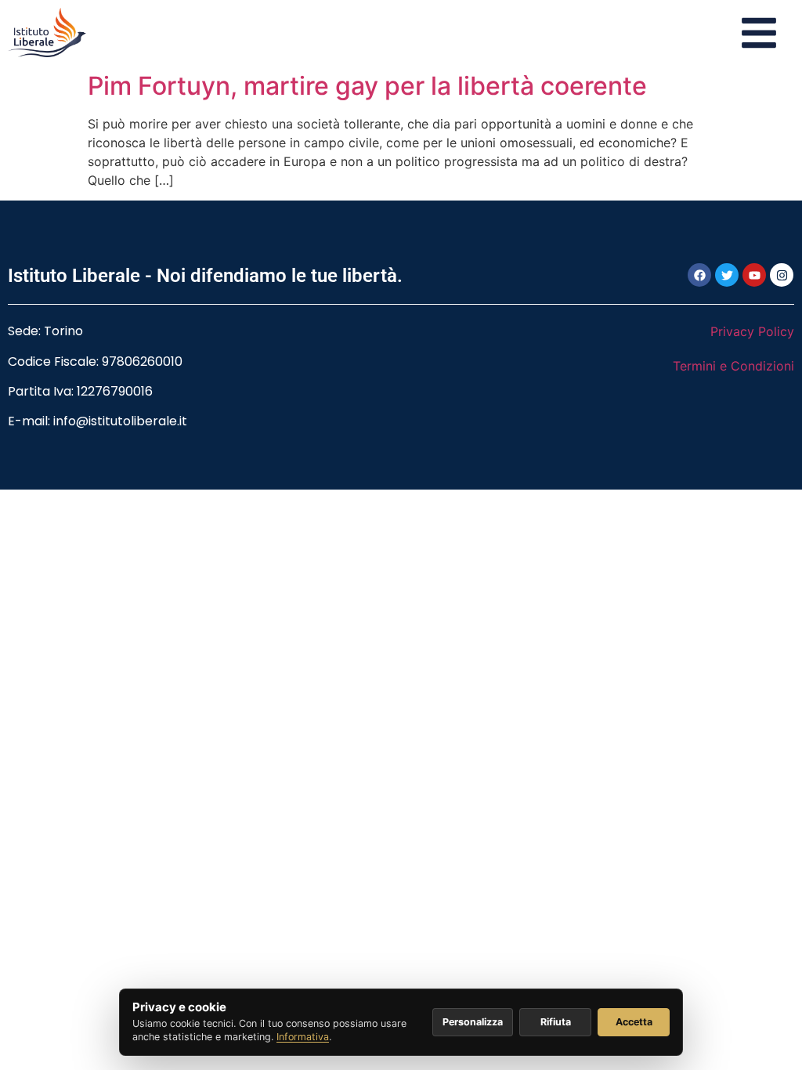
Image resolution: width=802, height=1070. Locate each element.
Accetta (634, 1022)
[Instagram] (781, 275)
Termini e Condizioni (733, 366)
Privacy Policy (752, 331)
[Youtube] (754, 275)
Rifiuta (555, 1022)
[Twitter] (727, 275)
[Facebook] (699, 275)
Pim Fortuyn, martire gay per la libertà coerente (367, 85)
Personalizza (473, 1022)
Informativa (302, 1037)
